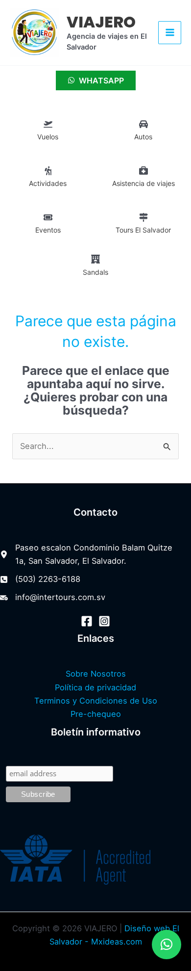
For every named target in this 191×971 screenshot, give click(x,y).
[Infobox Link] (48, 132)
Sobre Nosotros (96, 674)
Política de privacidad (95, 687)
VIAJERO (101, 22)
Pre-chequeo (96, 714)
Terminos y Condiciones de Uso (95, 701)
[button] (166, 944)
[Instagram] (104, 621)
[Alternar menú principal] (169, 32)
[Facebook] (87, 621)
